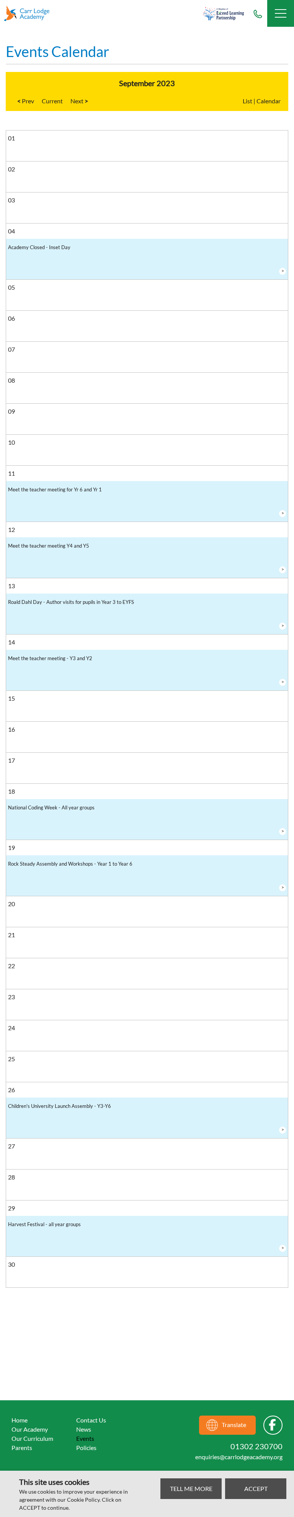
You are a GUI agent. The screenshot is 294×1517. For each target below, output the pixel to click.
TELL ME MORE (191, 1488)
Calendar (268, 100)
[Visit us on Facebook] (273, 1425)
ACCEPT (256, 1488)
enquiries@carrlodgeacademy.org (239, 1456)
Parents (21, 1447)
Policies (86, 1447)
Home (19, 1420)
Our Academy (29, 1429)
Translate (234, 1424)
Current (52, 100)
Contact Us (91, 1420)
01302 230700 (257, 13)
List (247, 100)
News (83, 1429)
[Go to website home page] (30, 13)
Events (85, 1438)
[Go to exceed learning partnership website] (223, 13)
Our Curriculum (32, 1438)
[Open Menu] (280, 13)
